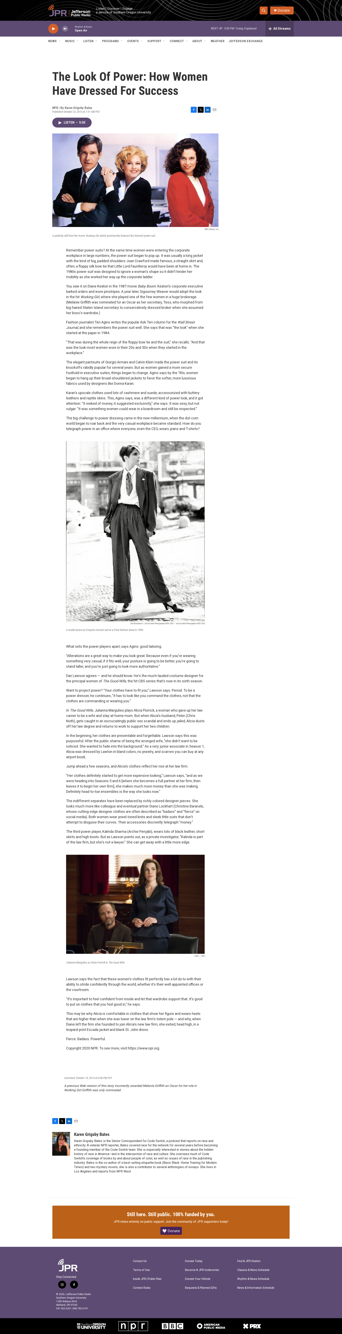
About (197, 41)
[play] (53, 28)
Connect (177, 41)
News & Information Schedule (255, 1287)
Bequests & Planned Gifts (201, 1287)
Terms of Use (141, 1270)
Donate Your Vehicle (197, 1278)
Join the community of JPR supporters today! (196, 1221)
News (52, 41)
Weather (218, 41)
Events (133, 41)
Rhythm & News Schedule (253, 1278)
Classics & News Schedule (253, 1270)
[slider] (71, 28)
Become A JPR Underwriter (202, 1270)
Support (154, 41)
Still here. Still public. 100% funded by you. (171, 1214)
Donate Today (193, 1261)
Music (70, 41)
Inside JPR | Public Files (147, 1278)
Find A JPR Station (248, 1261)
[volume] (65, 28)
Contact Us (140, 1261)
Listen (88, 41)
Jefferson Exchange (246, 41)
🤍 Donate (171, 1230)
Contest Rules (141, 1287)
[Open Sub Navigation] (59, 41)
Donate (283, 10)
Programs (110, 41)
